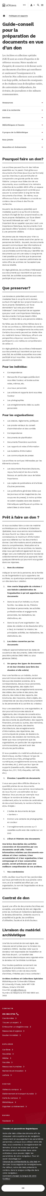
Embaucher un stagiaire (15, 1027)
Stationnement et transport (18, 1094)
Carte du (10, 1098)
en (24, 5)
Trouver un (10, 1022)
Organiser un (13, 1106)
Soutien (10, 1035)
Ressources (12, 1031)
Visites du (10, 1089)
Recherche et (12, 1071)
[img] (9, 5)
